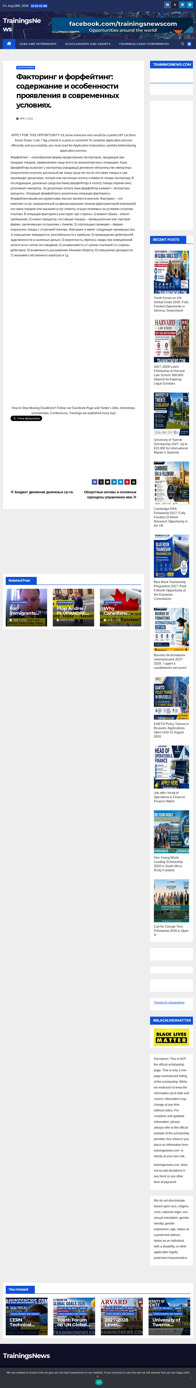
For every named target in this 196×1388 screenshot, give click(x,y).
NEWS (13, 1308)
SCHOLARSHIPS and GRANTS (88, 44)
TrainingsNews (26, 1356)
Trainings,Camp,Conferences (144, 44)
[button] (182, 43)
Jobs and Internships (38, 44)
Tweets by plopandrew (169, 1002)
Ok (99, 1382)
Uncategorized (25, 67)
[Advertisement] (73, 288)
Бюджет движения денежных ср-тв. (44, 492)
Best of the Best (67, 1308)
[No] (191, 1378)
